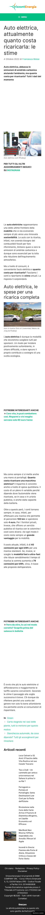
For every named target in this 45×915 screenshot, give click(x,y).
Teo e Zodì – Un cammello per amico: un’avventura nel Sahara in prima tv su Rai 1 (28, 775)
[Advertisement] (22, 107)
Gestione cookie (38, 913)
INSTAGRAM (13, 170)
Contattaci (22, 898)
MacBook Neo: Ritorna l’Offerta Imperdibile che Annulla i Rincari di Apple (27, 836)
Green (10, 718)
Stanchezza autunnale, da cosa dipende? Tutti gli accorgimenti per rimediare (21, 737)
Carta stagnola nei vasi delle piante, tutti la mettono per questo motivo (21, 726)
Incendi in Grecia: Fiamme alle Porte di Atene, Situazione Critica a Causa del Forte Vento (28, 853)
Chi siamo (9, 868)
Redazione (20, 868)
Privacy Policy (33, 868)
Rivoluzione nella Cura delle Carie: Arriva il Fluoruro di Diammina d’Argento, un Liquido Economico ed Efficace (28, 815)
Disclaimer (22, 871)
